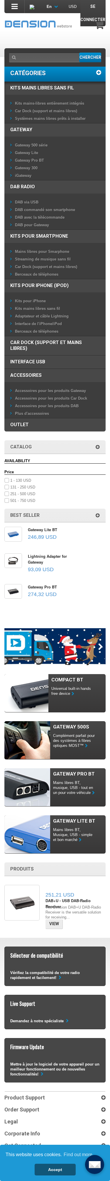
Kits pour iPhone (30, 301)
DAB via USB (26, 202)
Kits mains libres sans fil (42, 88)
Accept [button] (55, 1169)
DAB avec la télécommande (40, 217)
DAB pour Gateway (32, 225)
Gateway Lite (26, 153)
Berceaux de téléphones (36, 274)
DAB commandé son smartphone (45, 210)
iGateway (23, 175)
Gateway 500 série (31, 145)
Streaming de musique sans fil (43, 259)
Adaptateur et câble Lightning (42, 316)
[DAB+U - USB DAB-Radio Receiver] (22, 902)
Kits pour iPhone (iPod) (39, 285)
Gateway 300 (26, 168)
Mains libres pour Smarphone (42, 251)
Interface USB (27, 362)
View (54, 923)
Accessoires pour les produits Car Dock (51, 398)
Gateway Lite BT (42, 529)
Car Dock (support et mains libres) (46, 111)
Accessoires (26, 375)
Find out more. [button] (79, 1154)
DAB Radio (22, 186)
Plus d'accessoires (32, 413)
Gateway (21, 129)
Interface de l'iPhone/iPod (38, 324)
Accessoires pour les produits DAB (47, 406)
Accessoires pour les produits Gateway (50, 391)
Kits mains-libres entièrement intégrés (49, 103)
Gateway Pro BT (29, 160)
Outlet (19, 424)
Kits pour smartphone (39, 236)
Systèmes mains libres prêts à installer (50, 118)
